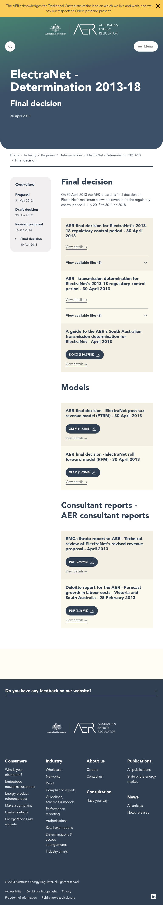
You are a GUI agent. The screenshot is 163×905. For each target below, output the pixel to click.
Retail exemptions (59, 828)
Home (15, 155)
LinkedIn (153, 896)
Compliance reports (61, 790)
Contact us (95, 776)
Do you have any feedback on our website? (48, 690)
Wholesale (54, 770)
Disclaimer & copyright (42, 891)
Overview (25, 184)
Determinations (71, 155)
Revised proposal (29, 224)
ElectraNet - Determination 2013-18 (114, 155)
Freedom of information (21, 897)
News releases (138, 812)
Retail (50, 783)
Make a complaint (18, 805)
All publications (139, 770)
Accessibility (13, 891)
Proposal (22, 195)
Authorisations (56, 821)
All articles (135, 806)
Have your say (97, 800)
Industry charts (57, 851)
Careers (92, 770)
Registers (48, 155)
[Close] (158, 6)
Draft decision (26, 210)
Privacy (66, 891)
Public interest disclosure (58, 897)
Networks (53, 776)
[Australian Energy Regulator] (81, 29)
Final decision (31, 239)
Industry (30, 155)
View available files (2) (83, 263)
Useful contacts (16, 812)
